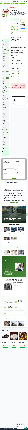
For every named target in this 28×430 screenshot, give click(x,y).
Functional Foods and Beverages (14, 75)
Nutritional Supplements (13, 76)
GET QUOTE (5, 347)
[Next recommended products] (26, 331)
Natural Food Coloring (18, 81)
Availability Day (16, 172)
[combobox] (19, 167)
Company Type (4, 169)
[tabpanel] (18, 73)
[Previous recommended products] (24, 331)
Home (2, 5)
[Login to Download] (8, 37)
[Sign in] (26, 1)
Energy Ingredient (18, 71)
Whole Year (23, 71)
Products (5, 5)
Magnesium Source (18, 73)
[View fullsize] (8, 12)
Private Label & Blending (8, 3)
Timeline (4, 172)
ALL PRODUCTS (3, 3)
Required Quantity (17, 161)
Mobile (7, 166)
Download (7, 47)
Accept (25, 428)
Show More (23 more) (14, 202)
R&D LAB (19, 3)
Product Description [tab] (13, 37)
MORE (20, 3)
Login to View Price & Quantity (5, 345)
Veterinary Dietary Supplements (13, 73)
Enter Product (4, 161)
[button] (27, 215)
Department (15, 166)
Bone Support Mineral (18, 76)
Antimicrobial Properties (18, 74)
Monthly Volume (16, 169)
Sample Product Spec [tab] (19, 37)
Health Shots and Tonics (14, 71)
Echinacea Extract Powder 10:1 (21, 342)
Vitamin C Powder (13, 342)
